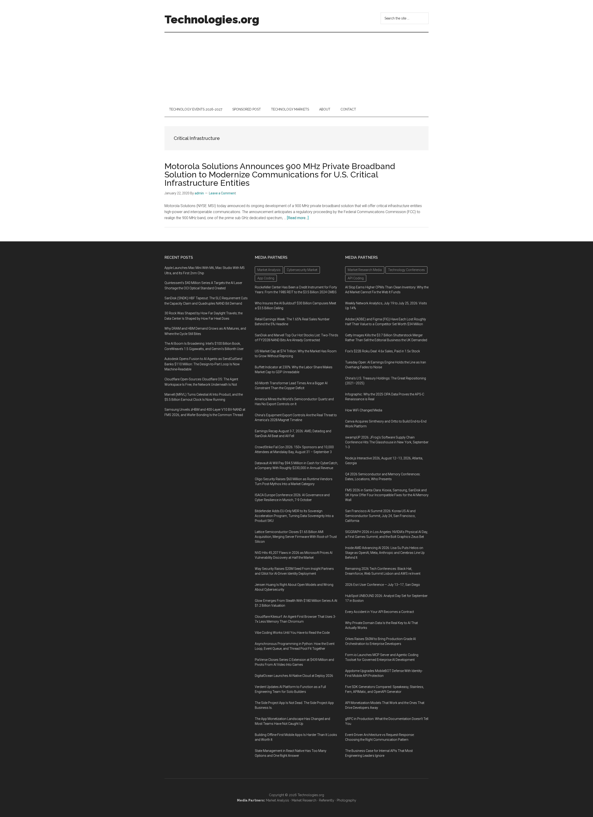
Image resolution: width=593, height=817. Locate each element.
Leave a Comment (222, 193)
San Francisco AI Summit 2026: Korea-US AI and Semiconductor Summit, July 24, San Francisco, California (380, 516)
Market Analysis (277, 800)
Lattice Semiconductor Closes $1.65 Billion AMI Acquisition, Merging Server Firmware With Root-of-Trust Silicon (296, 536)
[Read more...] (298, 218)
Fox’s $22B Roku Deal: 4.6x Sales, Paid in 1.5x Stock (382, 351)
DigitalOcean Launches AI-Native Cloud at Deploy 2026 (294, 676)
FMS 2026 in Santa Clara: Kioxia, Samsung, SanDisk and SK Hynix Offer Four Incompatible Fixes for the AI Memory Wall (387, 495)
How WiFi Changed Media (363, 410)
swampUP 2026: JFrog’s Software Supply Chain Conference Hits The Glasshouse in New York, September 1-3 (387, 442)
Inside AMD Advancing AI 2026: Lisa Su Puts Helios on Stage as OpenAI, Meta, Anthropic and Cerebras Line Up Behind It (385, 552)
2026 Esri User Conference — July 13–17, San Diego (382, 585)
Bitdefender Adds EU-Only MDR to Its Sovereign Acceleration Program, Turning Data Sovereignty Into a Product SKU (294, 516)
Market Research (304, 800)
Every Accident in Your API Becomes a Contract (379, 612)
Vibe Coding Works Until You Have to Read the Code (292, 632)
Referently (326, 800)
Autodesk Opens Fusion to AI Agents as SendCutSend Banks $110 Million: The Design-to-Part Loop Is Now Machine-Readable (203, 364)
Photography (346, 800)
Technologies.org (211, 19)
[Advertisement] (296, 67)
